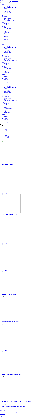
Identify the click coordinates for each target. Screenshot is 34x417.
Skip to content (2, 0)
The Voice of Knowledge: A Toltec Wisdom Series (10, 267)
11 (4, 410)
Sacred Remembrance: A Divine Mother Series (10, 321)
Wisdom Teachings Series (6, 241)
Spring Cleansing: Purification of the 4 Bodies (10, 214)
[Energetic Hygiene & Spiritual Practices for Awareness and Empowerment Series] (18, 389)
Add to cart (3, 193)
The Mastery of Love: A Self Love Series (9, 294)
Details (6, 193)
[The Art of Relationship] (18, 178)
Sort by (7, 127)
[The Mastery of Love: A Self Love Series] (18, 282)
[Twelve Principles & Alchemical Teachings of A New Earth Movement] (18, 335)
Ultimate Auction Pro (6, 415)
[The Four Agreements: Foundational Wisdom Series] (18, 362)
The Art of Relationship (6, 191)
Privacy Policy (23, 411)
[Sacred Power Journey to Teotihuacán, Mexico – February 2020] (18, 404)
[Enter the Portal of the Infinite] (18, 152)
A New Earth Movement (3, 411)
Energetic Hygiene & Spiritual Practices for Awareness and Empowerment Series (16, 401)
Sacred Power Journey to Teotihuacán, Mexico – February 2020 (13, 406)
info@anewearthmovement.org (14, 1)
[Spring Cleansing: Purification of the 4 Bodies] (18, 203)
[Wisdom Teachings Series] (18, 228)
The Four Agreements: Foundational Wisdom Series (11, 374)
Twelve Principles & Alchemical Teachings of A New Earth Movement (14, 347)
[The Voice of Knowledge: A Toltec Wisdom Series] (18, 255)
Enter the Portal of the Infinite (7, 164)
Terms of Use (18, 411)
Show (6, 135)
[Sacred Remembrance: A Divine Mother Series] (18, 309)
